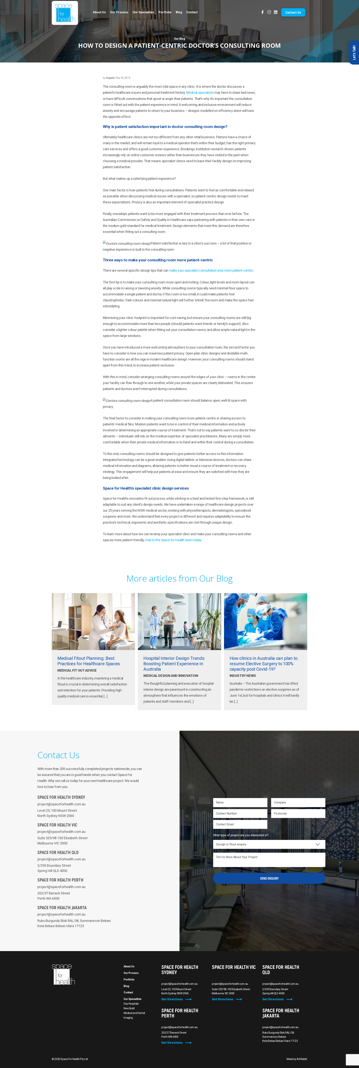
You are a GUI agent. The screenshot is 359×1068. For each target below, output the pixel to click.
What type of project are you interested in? (241, 835)
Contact (192, 12)
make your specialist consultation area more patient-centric (211, 270)
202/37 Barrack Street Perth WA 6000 (173, 1034)
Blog (179, 12)
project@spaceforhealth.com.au (61, 804)
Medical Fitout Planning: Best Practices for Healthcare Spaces (88, 661)
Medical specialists (200, 92)
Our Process (119, 12)
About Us (99, 12)
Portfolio (165, 12)
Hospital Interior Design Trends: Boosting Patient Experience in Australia (174, 664)
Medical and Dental (134, 1013)
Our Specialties (143, 12)
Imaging (128, 1017)
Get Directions (172, 999)
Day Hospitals (131, 1003)
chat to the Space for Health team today (173, 540)
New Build (129, 1008)
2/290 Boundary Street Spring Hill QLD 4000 (275, 991)
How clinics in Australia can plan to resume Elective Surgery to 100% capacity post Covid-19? (263, 664)
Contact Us (293, 12)
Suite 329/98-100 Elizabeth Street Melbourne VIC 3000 (231, 991)
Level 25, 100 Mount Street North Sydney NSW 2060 (176, 991)
